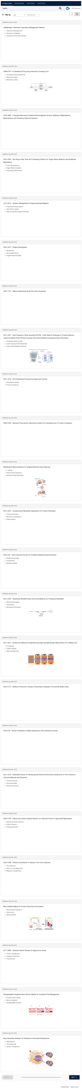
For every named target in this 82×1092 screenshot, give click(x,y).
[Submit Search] (60, 8)
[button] (19, 14)
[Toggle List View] (72, 14)
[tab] (7, 3)
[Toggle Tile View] (77, 14)
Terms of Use (74, 1087)
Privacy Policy (65, 1087)
